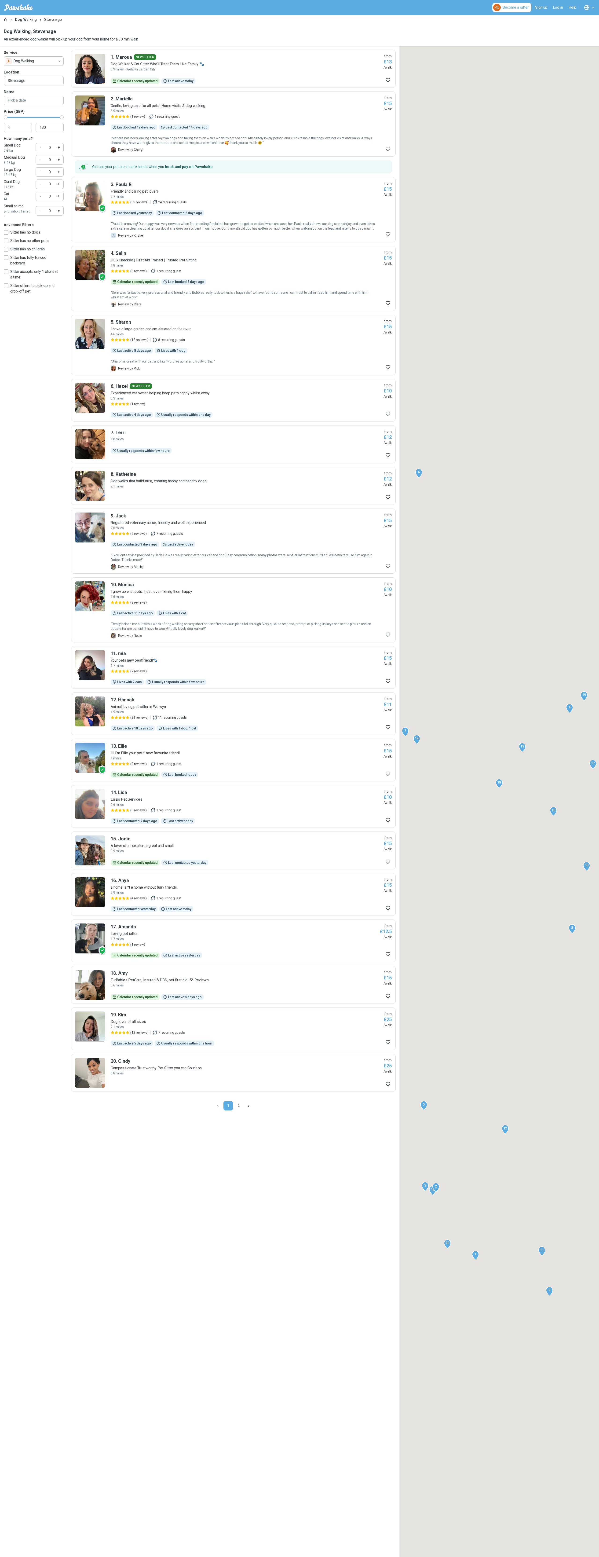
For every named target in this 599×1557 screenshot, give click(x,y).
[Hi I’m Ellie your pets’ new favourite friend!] (233, 760)
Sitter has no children (27, 249)
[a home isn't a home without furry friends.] (233, 894)
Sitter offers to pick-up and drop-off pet (32, 288)
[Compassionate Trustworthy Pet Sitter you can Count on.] (233, 1073)
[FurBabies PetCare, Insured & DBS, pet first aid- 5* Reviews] (233, 985)
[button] (475, 1255)
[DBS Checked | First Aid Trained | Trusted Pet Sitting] (233, 278)
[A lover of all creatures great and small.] (233, 850)
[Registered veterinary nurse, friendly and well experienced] (233, 541)
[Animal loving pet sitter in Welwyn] (233, 714)
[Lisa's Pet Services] (233, 806)
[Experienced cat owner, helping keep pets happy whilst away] (233, 400)
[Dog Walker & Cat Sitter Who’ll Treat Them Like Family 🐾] (233, 69)
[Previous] (218, 1105)
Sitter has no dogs (25, 232)
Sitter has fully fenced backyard (28, 260)
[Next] (248, 1105)
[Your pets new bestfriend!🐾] (233, 667)
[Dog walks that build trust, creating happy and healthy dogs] (233, 486)
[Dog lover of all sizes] (233, 1029)
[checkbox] (6, 232)
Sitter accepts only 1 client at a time (34, 274)
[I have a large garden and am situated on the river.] (233, 345)
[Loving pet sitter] (233, 941)
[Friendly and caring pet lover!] (233, 209)
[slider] (5, 117)
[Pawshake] (18, 7)
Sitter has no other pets (29, 240)
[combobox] (34, 61)
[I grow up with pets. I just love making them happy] (233, 610)
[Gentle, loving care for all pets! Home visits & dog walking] (233, 124)
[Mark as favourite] (388, 80)
